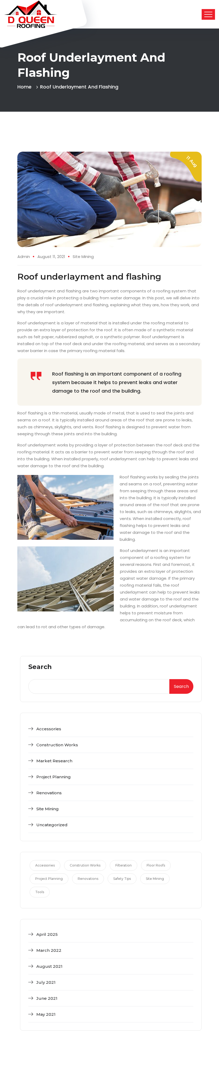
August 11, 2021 (51, 256)
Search (40, 667)
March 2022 (48, 950)
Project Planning (53, 776)
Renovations (49, 792)
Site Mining (83, 256)
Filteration (123, 865)
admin (23, 256)
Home (25, 86)
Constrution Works (85, 865)
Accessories (48, 728)
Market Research (54, 760)
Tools (39, 892)
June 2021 (46, 998)
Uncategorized (52, 824)
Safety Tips (122, 879)
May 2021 (46, 1014)
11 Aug (191, 161)
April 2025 (47, 934)
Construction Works (57, 744)
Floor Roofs (156, 865)
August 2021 (49, 966)
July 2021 (46, 982)
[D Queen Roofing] (30, 14)
